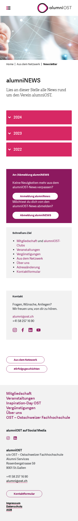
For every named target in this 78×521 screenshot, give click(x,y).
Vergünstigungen (29, 254)
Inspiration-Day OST (23, 403)
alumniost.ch (23, 316)
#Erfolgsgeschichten (27, 369)
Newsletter (50, 64)
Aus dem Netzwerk (28, 64)
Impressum (13, 503)
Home (10, 64)
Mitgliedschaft (27, 241)
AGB (9, 510)
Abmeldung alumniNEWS (35, 215)
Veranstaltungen (28, 250)
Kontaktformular (28, 272)
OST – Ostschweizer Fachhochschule (38, 417)
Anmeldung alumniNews (35, 196)
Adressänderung (28, 267)
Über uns (23, 263)
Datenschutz (14, 506)
